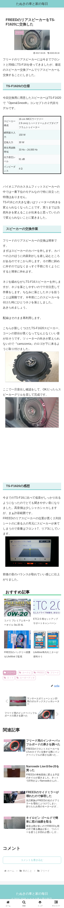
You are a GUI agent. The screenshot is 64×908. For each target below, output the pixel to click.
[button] (57, 617)
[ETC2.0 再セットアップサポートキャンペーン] (46, 606)
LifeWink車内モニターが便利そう (45, 654)
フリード (11, 672)
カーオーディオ (27, 678)
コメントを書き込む (32, 860)
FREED (40, 672)
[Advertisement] (32, 455)
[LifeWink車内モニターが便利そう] (46, 642)
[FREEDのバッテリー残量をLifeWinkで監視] (17, 643)
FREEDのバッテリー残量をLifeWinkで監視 (17, 654)
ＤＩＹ (10, 678)
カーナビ (26, 672)
